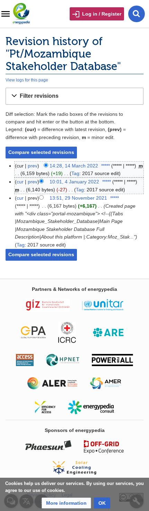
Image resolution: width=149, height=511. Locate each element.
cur (20, 181)
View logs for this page (27, 80)
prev (32, 165)
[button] (74, 96)
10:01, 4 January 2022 (74, 181)
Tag (75, 173)
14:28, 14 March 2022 (74, 165)
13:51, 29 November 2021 (78, 198)
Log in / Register (101, 14)
